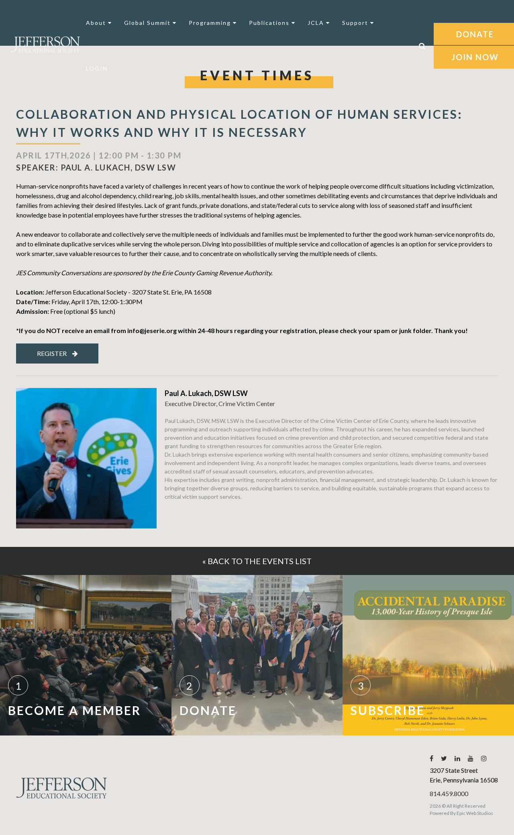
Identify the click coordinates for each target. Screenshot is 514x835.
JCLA (317, 22)
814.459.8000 (449, 793)
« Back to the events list (257, 561)
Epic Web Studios (475, 813)
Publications (270, 22)
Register (52, 353)
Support (356, 22)
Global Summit (148, 22)
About (97, 22)
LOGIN (97, 68)
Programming (211, 22)
